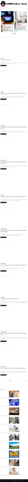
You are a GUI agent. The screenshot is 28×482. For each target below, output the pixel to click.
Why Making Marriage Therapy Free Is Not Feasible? (7, 466)
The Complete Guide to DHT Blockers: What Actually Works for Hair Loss (14, 127)
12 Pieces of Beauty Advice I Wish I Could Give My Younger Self (14, 265)
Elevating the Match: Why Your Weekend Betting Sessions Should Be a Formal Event (21, 28)
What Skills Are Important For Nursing (5, 406)
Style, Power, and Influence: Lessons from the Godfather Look (13, 196)
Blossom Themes (24, 480)
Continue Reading (3, 65)
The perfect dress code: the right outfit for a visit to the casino (13, 93)
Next (26, 381)
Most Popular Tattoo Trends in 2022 (5, 415)
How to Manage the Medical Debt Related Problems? (7, 432)
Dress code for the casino (6, 59)
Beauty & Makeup (3, 263)
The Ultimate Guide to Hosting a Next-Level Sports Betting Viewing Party (7, 28)
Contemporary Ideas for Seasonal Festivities (9, 298)
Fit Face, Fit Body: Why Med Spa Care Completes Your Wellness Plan (14, 334)
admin (2, 129)
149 (16, 380)
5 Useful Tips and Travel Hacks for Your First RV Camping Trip (8, 449)
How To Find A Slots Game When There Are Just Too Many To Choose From (13, 162)
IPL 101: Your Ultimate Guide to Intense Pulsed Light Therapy (13, 368)
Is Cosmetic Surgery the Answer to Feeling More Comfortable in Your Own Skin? (14, 231)
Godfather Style (8, 480)
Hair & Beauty (3, 125)
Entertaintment (3, 160)
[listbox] (14, 23)
